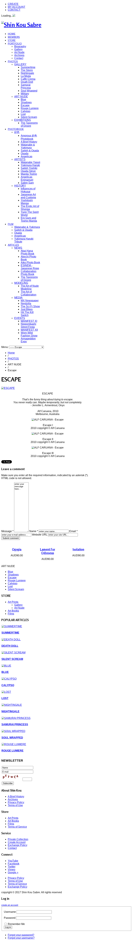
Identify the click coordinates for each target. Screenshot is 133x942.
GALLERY (20, 64)
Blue (23, 99)
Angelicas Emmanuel (27, 178)
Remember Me (16, 924)
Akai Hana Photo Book (27, 252)
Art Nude (19, 52)
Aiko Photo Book (30, 262)
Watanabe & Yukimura (28, 146)
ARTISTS (19, 159)
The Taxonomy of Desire (29, 124)
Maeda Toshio (29, 174)
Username (10, 911)
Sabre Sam (27, 182)
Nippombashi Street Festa (28, 325)
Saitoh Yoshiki (29, 168)
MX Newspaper (30, 300)
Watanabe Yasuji (30, 162)
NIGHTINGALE (10, 711)
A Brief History (29, 141)
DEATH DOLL (9, 645)
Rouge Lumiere (30, 108)
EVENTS (19, 318)
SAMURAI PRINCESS (14, 724)
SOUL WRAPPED (12, 737)
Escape (25, 105)
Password (9, 917)
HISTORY (20, 185)
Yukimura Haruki (30, 165)
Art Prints (13, 602)
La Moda (26, 76)
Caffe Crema (28, 79)
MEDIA (18, 297)
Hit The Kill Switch (27, 314)
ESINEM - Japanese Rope (30, 267)
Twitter (11, 866)
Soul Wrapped (29, 90)
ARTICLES (13, 244)
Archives (19, 55)
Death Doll (27, 82)
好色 (16, 132)
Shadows (26, 102)
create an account (9, 905)
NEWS (18, 247)
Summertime (28, 67)
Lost (23, 114)
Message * (7, 531)
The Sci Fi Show (30, 306)
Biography (20, 46)
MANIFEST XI (29, 321)
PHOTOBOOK (16, 129)
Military (25, 93)
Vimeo (11, 869)
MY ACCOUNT (16, 7)
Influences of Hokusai (28, 190)
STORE (12, 40)
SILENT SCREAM (12, 659)
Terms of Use (15, 805)
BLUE (5, 672)
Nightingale (27, 73)
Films (11, 613)
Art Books (13, 610)
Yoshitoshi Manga (27, 202)
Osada (24, 153)
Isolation (78, 549)
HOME (11, 33)
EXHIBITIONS (22, 120)
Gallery (18, 49)
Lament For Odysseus (47, 551)
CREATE (13, 4)
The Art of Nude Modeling (30, 287)
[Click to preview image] (8, 388)
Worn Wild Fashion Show (29, 334)
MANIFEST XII (29, 329)
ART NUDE (21, 96)
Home (11, 352)
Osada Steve (28, 171)
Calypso (25, 111)
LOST (4, 698)
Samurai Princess (26, 86)
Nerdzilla (26, 303)
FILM (10, 224)
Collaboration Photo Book (28, 273)
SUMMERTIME (10, 632)
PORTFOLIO (15, 43)
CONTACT (14, 9)
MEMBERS (14, 37)
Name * (33, 531)
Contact (18, 58)
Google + (13, 872)
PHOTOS (13, 61)
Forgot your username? (21, 937)
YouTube (13, 860)
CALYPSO (7, 685)
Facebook (13, 863)
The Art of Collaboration (28, 293)
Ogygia (16, 549)
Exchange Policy (17, 845)
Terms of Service (17, 826)
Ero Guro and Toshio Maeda (29, 219)
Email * (73, 531)
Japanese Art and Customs (28, 196)
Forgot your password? (21, 935)
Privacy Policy (16, 802)
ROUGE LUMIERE (12, 750)
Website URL (39, 534)
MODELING (21, 283)
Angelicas (26, 156)
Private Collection (18, 839)
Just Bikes (27, 309)
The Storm (27, 70)
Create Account (16, 842)
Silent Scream (29, 117)
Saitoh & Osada (30, 150)
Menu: (5, 347)
